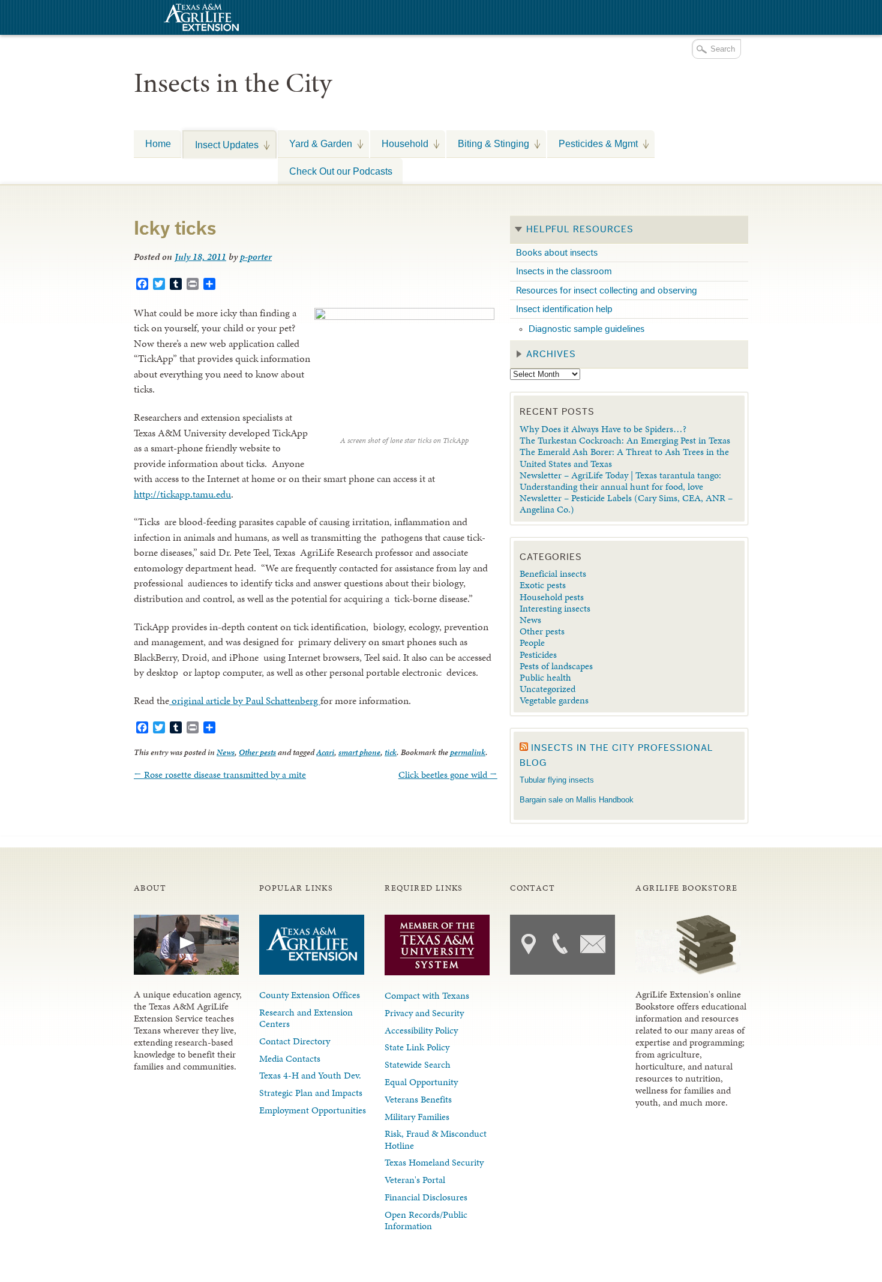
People (532, 642)
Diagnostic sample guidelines (586, 329)
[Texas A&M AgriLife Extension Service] (200, 19)
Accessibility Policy (421, 1030)
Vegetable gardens (554, 700)
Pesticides (538, 654)
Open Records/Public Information (426, 1220)
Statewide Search (418, 1064)
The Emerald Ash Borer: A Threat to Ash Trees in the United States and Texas (624, 457)
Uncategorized (547, 689)
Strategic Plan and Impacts (310, 1093)
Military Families (417, 1117)
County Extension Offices (309, 995)
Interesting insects (555, 608)
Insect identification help (564, 309)
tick (391, 752)
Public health (545, 677)
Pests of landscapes (556, 666)
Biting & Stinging (487, 143)
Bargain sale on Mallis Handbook (577, 799)
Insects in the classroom (564, 271)
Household (399, 143)
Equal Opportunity (421, 1082)
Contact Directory (294, 1041)
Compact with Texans (427, 995)
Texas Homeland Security (434, 1162)
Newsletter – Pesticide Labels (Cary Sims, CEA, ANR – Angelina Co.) (626, 503)
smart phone (359, 752)
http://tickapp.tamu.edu (182, 494)
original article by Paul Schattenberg (244, 700)
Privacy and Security (424, 1013)
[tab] (629, 229)
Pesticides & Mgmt (592, 143)
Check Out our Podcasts (340, 171)
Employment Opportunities (312, 1110)
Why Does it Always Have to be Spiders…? (603, 429)
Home (158, 143)
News (226, 752)
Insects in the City (233, 83)
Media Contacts (289, 1058)
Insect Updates (221, 144)
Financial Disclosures (426, 1197)
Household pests (552, 597)
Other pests (257, 752)
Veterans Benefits (418, 1099)
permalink (467, 752)
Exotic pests (543, 585)
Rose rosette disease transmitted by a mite (220, 774)
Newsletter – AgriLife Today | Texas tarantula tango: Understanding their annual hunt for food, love (620, 480)
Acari (325, 752)
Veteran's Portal (415, 1180)
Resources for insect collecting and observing (606, 290)
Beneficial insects (553, 573)
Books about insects (557, 252)
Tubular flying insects (557, 779)
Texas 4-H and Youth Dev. (310, 1075)
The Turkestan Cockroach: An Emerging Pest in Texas (625, 440)
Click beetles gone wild (447, 774)
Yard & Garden (315, 143)
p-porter (256, 256)
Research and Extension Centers (306, 1018)
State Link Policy (417, 1047)
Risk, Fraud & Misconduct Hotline (436, 1139)
